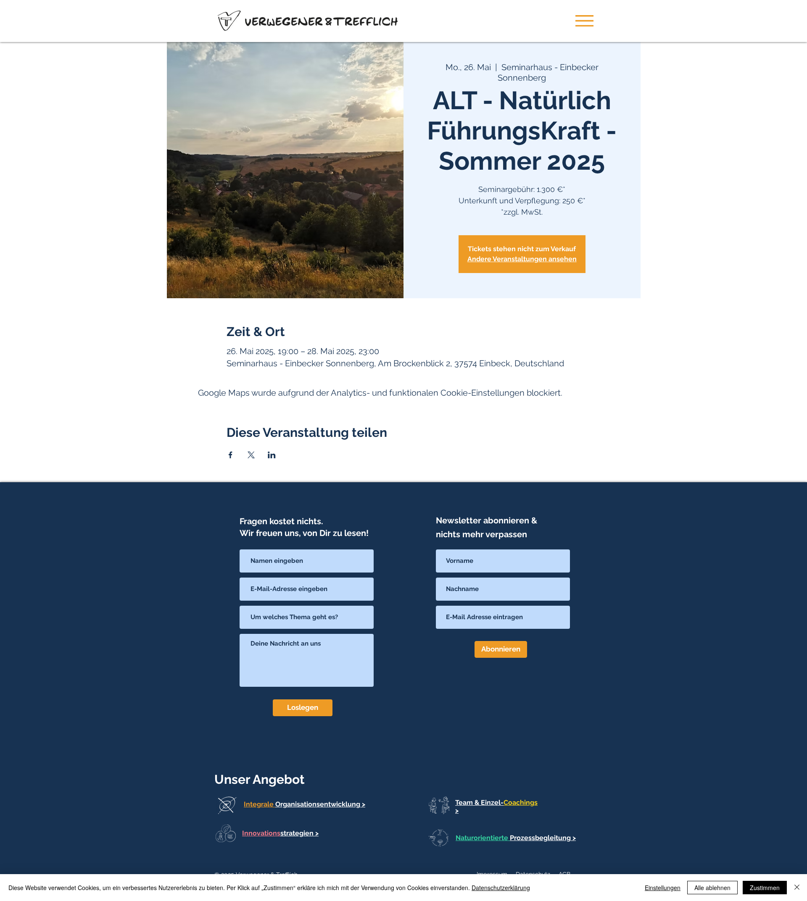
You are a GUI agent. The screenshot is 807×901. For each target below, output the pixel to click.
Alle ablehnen (712, 887)
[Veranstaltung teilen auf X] (251, 455)
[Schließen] (797, 887)
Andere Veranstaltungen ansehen (522, 259)
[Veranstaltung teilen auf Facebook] (231, 455)
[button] (584, 20)
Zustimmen (765, 887)
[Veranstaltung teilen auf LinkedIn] (272, 455)
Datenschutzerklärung (501, 887)
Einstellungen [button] (662, 887)
